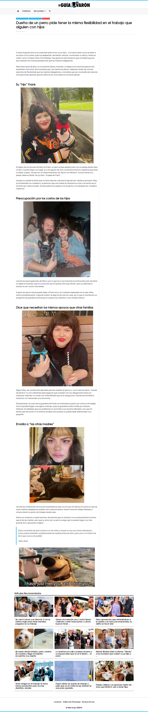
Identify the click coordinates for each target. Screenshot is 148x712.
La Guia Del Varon (74, 4)
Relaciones (46, 18)
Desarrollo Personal (22, 18)
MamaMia (30, 69)
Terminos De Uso (88, 702)
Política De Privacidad (71, 702)
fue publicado (44, 284)
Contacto (58, 702)
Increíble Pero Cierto (35, 18)
